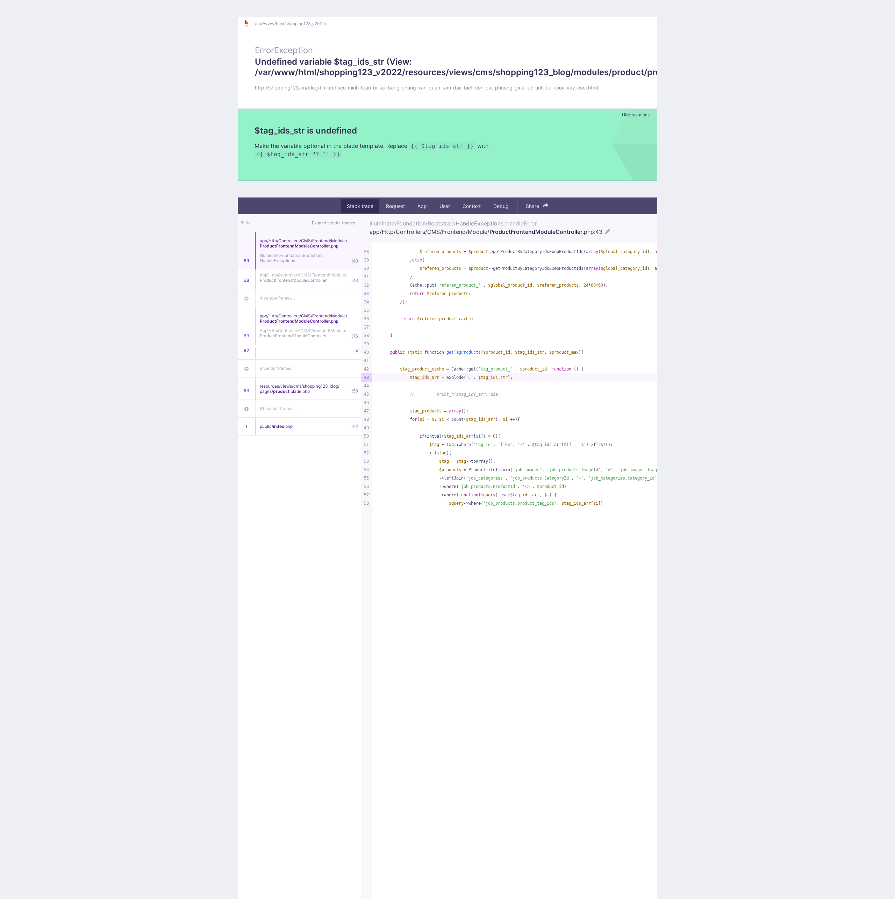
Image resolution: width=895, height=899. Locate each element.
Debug (501, 206)
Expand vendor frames (333, 222)
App (422, 206)
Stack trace (360, 206)
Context (472, 206)
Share (533, 206)
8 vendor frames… (277, 368)
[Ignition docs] (249, 23)
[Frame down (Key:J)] (248, 223)
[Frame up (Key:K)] (242, 223)
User (444, 206)
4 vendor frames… (277, 298)
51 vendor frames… (278, 408)
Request (395, 206)
